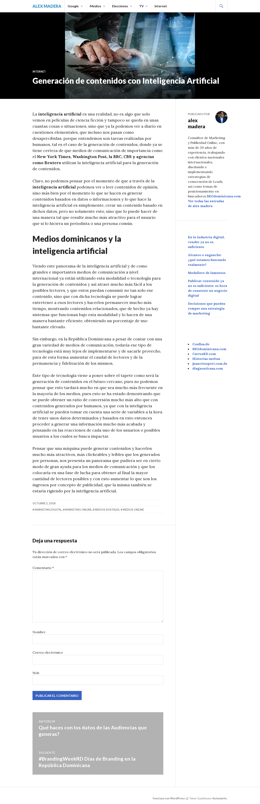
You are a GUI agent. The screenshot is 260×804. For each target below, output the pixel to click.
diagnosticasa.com (207, 368)
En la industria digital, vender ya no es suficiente (206, 242)
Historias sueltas (206, 359)
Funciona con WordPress (169, 798)
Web (35, 673)
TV (141, 6)
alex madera (46, 6)
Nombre (39, 632)
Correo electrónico (47, 652)
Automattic (219, 798)
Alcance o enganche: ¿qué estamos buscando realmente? (207, 260)
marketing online (78, 509)
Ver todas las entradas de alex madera (206, 203)
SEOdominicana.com (224, 196)
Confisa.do (200, 344)
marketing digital (48, 509)
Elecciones (120, 6)
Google (73, 6)
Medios (95, 6)
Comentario (43, 568)
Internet (161, 6)
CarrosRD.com (204, 354)
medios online (133, 509)
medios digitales (107, 509)
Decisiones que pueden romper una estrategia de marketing (206, 308)
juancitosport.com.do (209, 363)
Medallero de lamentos (206, 273)
